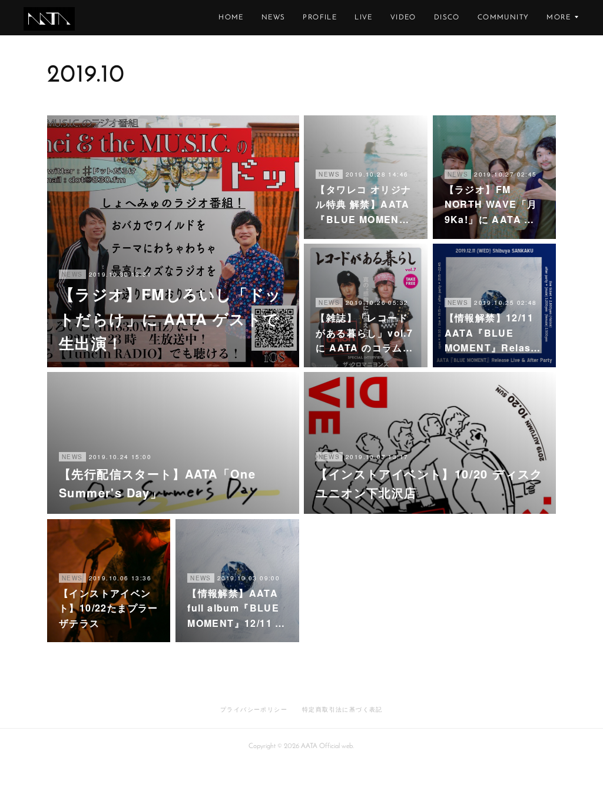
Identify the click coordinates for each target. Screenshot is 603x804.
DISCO (447, 17)
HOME (231, 17)
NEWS (273, 17)
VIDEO (403, 17)
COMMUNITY (503, 17)
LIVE (363, 17)
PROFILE (320, 17)
